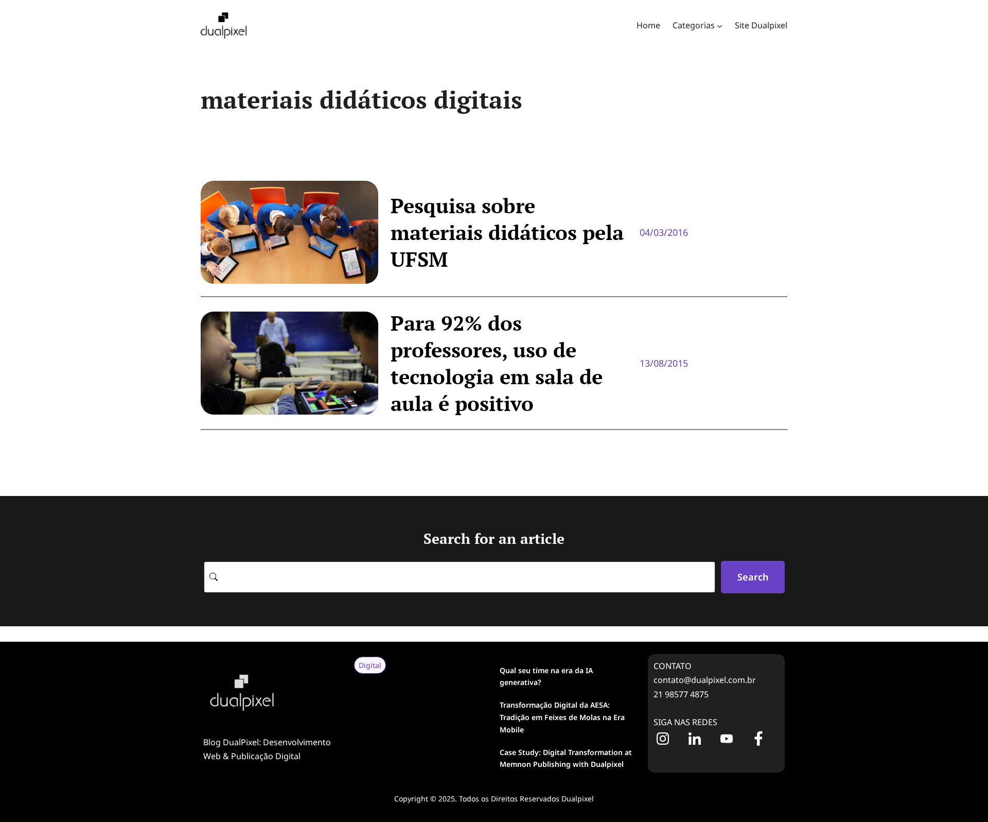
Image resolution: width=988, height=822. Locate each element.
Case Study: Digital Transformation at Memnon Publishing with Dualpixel (566, 758)
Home (648, 25)
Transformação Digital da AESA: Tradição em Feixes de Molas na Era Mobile (562, 717)
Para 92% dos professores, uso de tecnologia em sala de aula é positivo (497, 363)
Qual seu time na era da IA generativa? (546, 676)
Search (752, 577)
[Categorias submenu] (719, 25)
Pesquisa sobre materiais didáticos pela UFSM (507, 232)
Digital (370, 665)
